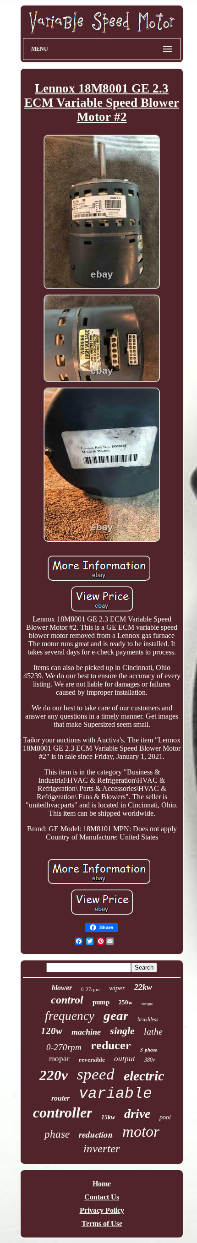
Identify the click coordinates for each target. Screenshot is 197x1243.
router (60, 1098)
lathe (153, 1031)
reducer (111, 1045)
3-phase (148, 1049)
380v (149, 1060)
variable (115, 1093)
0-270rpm (64, 1047)
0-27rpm (90, 989)
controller (62, 1112)
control (67, 1000)
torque (147, 1003)
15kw (108, 1117)
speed (96, 1074)
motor (140, 1131)
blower (62, 988)
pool (165, 1117)
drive (137, 1114)
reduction (96, 1134)
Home (102, 1184)
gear (116, 1015)
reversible (92, 1059)
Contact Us (101, 1197)
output (124, 1058)
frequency (69, 1016)
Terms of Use (102, 1223)
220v (53, 1075)
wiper (117, 988)
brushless (148, 1019)
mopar (59, 1058)
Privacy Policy (102, 1210)
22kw (143, 987)
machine (86, 1031)
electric (144, 1075)
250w (125, 1002)
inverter (101, 1148)
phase (57, 1134)
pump (101, 1002)
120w (51, 1030)
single (122, 1030)
